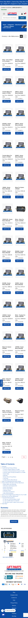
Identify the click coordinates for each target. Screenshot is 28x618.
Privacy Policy (14, 602)
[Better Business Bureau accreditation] (8, 577)
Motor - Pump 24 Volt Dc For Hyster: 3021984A (7, 412)
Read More (14, 521)
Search (22, 17)
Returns (14, 605)
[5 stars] (4, 552)
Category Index (14, 595)
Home (4, 24)
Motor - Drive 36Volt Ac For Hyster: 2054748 (7, 61)
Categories (11, 24)
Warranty (14, 608)
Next (24, 457)
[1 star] (11, 552)
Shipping (14, 613)
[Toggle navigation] (4, 13)
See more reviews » (8, 557)
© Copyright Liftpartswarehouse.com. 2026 (14, 571)
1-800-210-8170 (16, 7)
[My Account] (22, 14)
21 (12, 457)
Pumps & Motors (9, 26)
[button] (2, 549)
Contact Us (14, 597)
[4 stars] (14, 552)
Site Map (14, 616)
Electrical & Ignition (21, 24)
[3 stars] (13, 552)
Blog (14, 592)
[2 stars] (12, 552)
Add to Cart (6, 69)
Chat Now (4, 9)
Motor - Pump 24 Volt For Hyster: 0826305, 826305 (6, 444)
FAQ (14, 600)
